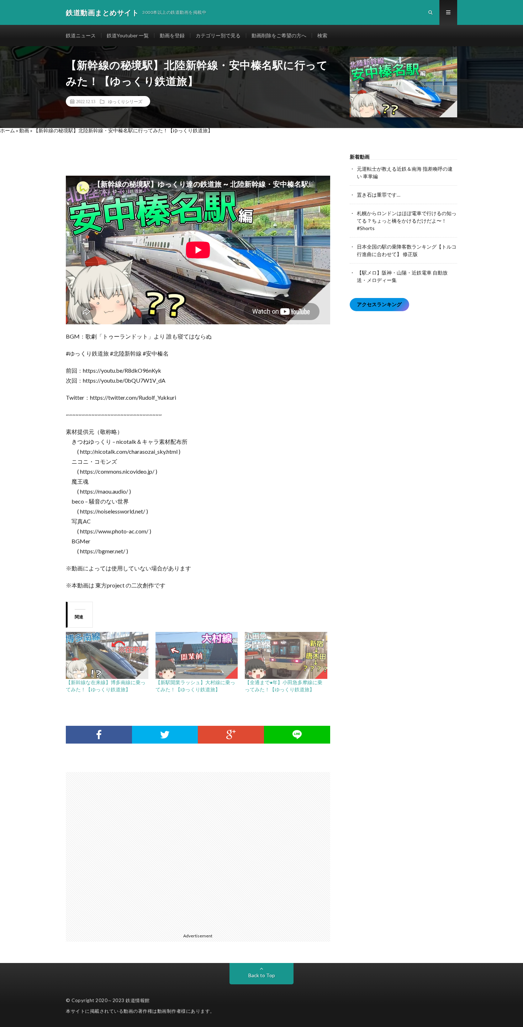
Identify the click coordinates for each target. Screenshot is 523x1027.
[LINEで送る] (297, 735)
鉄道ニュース (81, 35)
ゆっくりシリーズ (125, 101)
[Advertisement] (201, 851)
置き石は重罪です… (378, 195)
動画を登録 (172, 35)
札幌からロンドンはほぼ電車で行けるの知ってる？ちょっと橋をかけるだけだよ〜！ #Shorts (406, 220)
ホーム (7, 130)
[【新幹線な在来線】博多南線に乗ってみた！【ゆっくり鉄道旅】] (107, 655)
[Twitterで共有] (165, 735)
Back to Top (261, 975)
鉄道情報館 (138, 1000)
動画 (24, 130)
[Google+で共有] (231, 735)
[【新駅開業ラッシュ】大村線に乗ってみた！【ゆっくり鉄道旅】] (196, 655)
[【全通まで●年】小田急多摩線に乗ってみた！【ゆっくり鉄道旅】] (286, 655)
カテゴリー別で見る (218, 35)
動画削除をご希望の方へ (279, 35)
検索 (322, 35)
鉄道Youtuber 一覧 (128, 35)
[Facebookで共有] (99, 735)
